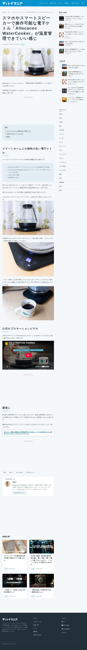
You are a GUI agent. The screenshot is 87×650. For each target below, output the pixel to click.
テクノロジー (63, 154)
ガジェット (62, 146)
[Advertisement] (28, 110)
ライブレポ (62, 170)
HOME (4, 12)
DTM (60, 118)
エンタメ (61, 138)
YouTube (61, 130)
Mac (60, 126)
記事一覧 (53, 3)
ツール (60, 3)
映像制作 (61, 182)
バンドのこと (63, 162)
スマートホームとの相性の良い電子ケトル (19, 131)
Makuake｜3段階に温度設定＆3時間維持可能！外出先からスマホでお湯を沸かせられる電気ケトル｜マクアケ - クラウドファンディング (28, 432)
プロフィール (43, 3)
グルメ (61, 150)
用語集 (67, 3)
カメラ (61, 142)
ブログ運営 (62, 166)
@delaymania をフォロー (20, 492)
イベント (61, 134)
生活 (9, 12)
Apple (60, 114)
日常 (60, 178)
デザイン (61, 158)
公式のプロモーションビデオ (15, 133)
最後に (8, 136)
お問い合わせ (75, 3)
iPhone (61, 122)
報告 (60, 174)
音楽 (60, 190)
